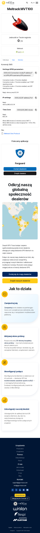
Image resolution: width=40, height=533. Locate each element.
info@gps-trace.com (20, 485)
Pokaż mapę (20, 220)
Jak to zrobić (20, 467)
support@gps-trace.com (20, 482)
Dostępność (12, 530)
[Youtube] (27, 489)
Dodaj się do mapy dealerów (20, 274)
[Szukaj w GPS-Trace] (27, 2)
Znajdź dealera (20, 173)
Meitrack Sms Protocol (12, 134)
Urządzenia (20, 451)
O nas (20, 473)
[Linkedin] (20, 489)
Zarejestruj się (20, 495)
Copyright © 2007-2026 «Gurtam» (23, 530)
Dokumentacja (20, 458)
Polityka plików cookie (27, 527)
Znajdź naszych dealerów (20, 281)
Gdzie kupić (20, 470)
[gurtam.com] (20, 509)
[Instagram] (23, 489)
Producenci (20, 448)
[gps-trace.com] (8, 3)
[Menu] (36, 2)
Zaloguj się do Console (19, 498)
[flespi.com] (20, 514)
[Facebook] (12, 489)
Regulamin (10, 527)
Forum (20, 460)
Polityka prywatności (18, 527)
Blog (20, 476)
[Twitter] (16, 489)
